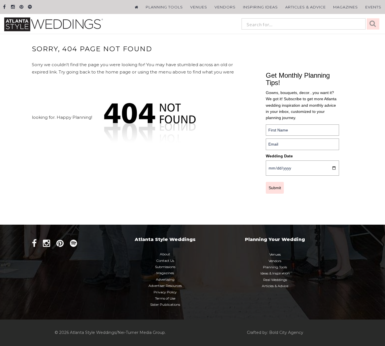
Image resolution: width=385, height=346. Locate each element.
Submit (275, 188)
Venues (198, 7)
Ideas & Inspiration (275, 273)
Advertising (165, 279)
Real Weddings (275, 280)
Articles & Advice (305, 7)
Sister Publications (165, 304)
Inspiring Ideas (260, 7)
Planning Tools (164, 7)
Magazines (345, 7)
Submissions (165, 267)
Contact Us (165, 260)
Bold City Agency (286, 332)
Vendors (225, 7)
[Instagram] (13, 7)
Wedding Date (279, 156)
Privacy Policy (165, 292)
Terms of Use (165, 298)
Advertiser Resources (165, 286)
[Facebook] (4, 7)
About (165, 254)
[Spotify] (30, 7)
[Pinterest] (21, 7)
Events (373, 7)
